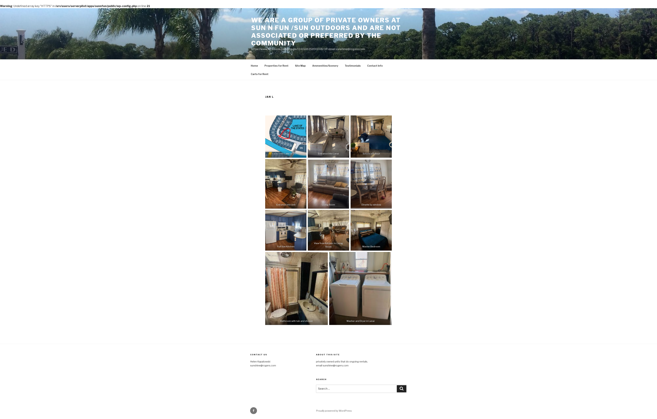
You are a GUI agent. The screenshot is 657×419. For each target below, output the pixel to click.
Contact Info (375, 65)
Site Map (300, 65)
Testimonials (353, 65)
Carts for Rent (259, 74)
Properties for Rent (276, 65)
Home (254, 65)
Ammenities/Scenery (325, 65)
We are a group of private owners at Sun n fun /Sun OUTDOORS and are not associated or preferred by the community (326, 31)
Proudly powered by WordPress (334, 410)
